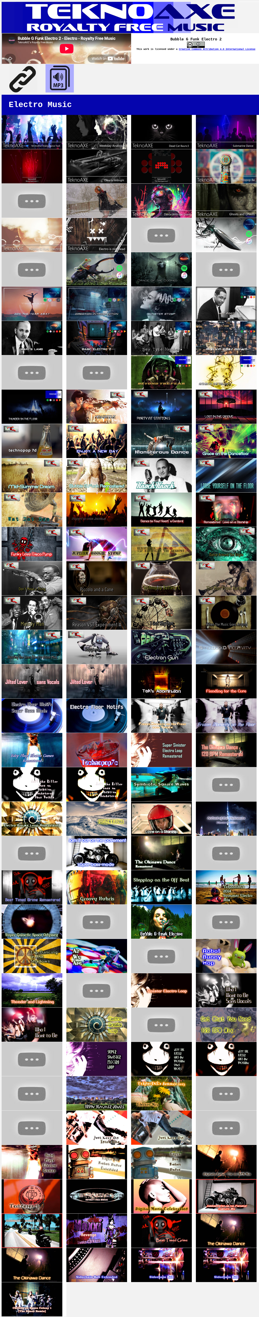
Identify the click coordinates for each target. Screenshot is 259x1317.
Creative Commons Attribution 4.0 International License (217, 49)
